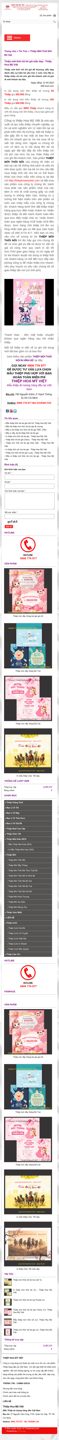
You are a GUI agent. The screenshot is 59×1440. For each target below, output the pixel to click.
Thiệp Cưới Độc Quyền (18, 949)
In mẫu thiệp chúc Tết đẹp (27, 776)
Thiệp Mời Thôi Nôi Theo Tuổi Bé (22, 870)
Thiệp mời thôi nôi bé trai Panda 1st (29, 1300)
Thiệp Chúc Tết (13, 834)
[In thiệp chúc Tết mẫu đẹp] (28, 1266)
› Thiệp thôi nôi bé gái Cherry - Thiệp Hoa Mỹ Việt (26, 440)
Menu (17, 37)
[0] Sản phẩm (46, 15)
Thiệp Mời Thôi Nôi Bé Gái (19, 881)
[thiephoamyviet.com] (29, 7)
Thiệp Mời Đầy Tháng (17, 865)
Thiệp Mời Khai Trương (18, 897)
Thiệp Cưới (11, 923)
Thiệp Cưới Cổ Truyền (17, 933)
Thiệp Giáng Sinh (14, 802)
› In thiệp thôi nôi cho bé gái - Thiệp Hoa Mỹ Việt (25, 449)
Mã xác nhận (11, 512)
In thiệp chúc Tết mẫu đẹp (27, 1269)
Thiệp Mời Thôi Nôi (16, 860)
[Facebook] (7, 411)
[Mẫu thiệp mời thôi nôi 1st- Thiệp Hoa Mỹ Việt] (8, 1322)
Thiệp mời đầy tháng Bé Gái (28, 724)
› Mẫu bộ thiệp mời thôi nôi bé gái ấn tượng (23, 426)
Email (8, 482)
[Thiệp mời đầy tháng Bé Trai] (28, 668)
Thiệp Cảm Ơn (12, 954)
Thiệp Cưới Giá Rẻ (16, 928)
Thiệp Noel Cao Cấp (15, 829)
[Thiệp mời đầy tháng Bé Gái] (28, 720)
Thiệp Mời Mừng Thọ (17, 907)
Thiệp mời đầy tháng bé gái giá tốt (28, 616)
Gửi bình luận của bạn (15, 491)
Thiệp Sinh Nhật (13, 912)
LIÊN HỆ (9, 918)
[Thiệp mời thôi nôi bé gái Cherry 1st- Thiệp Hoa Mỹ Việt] (8, 1312)
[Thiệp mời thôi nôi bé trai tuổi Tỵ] (8, 1282)
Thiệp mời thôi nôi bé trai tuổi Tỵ (27, 1280)
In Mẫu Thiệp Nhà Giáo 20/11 (20, 849)
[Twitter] (14, 411)
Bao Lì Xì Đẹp (12, 813)
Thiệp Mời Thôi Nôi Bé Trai (19, 886)
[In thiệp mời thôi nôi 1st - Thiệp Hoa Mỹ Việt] (8, 1292)
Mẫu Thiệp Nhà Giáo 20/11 (19, 844)
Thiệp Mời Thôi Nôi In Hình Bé (21, 876)
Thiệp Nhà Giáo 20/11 (15, 839)
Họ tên (8, 473)
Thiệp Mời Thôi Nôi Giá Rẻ (19, 891)
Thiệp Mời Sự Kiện (16, 902)
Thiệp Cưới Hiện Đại (16, 938)
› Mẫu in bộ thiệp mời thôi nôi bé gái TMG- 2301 (25, 430)
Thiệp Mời (10, 855)
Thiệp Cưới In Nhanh (17, 944)
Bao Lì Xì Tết (12, 808)
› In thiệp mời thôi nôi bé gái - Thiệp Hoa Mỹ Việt (25, 436)
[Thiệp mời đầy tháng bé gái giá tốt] (28, 613)
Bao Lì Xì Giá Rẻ (13, 823)
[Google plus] (11, 411)
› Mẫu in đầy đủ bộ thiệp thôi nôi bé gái (21, 433)
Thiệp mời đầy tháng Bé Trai (28, 671)
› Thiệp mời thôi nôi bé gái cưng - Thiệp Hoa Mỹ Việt (27, 453)
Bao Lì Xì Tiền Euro (15, 818)
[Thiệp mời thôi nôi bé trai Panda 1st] (8, 1302)
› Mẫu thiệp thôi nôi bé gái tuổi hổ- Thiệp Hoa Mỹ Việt (27, 423)
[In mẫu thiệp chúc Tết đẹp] (28, 772)
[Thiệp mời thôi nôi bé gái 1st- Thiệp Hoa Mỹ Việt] (8, 1332)
